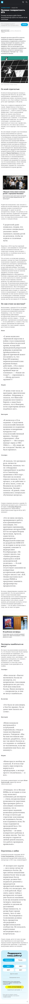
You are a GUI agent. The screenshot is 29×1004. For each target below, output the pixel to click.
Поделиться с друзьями (13, 989)
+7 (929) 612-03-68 (7, 997)
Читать (24, 24)
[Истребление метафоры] (15, 625)
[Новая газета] (2, 2)
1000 (20, 966)
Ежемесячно (8, 960)
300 (20, 970)
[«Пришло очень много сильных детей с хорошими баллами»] (15, 186)
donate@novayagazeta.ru (8, 995)
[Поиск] (26, 2)
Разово (20, 960)
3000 (8, 966)
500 (8, 970)
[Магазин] (23, 2)
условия (10, 982)
